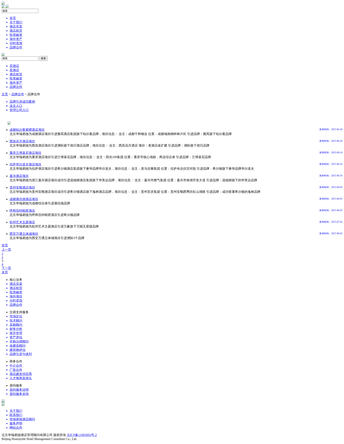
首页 (5, 245)
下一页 (6, 268)
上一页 (6, 249)
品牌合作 (17, 94)
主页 (5, 94)
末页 (5, 272)
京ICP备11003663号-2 (82, 435)
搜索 (43, 58)
